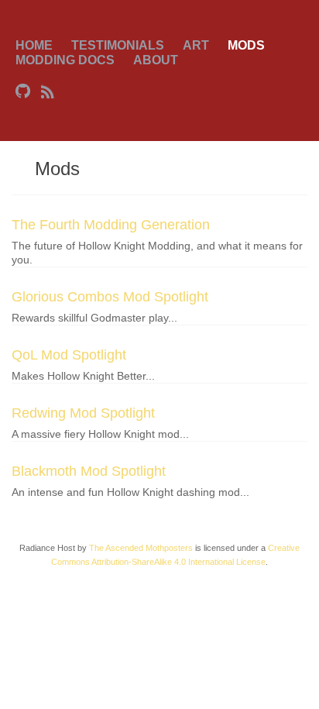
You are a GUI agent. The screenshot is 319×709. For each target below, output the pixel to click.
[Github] (24, 90)
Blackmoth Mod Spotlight (89, 471)
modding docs (65, 60)
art (196, 45)
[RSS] (48, 90)
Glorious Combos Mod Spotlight (110, 297)
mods (246, 45)
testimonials (117, 45)
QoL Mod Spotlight (69, 355)
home (34, 45)
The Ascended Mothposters (141, 547)
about (155, 60)
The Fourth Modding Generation (111, 224)
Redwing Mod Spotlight (83, 413)
